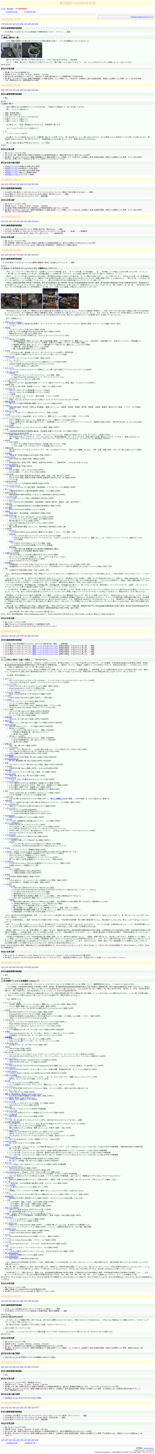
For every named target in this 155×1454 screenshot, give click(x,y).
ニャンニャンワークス (13, 1166)
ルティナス (9, 368)
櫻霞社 (7, 1145)
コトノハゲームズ (12, 1130)
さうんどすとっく (12, 781)
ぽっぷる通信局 (11, 1115)
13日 (10, 24)
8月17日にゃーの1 (12, 1357)
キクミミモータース (12, 485)
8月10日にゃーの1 (12, 174)
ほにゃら (8, 1118)
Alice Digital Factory (12, 1172)
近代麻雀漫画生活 (12, 759)
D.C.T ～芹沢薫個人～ (13, 823)
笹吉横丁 (8, 1122)
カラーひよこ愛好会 (12, 692)
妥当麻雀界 (9, 755)
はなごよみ (9, 474)
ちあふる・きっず (12, 372)
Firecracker (9, 1064)
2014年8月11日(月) (11, 19)
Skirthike (12, 534)
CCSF (3, 9)
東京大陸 (8, 1107)
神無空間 (8, 801)
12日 (6, 24)
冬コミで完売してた (58, 799)
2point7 (7, 405)
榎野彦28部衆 (10, 402)
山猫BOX (8, 553)
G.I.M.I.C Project (11, 1071)
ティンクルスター (12, 838)
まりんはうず (10, 388)
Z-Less (7, 848)
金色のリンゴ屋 (11, 411)
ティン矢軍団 (10, 1185)
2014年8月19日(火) (11, 1362)
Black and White (10, 725)
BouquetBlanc (10, 815)
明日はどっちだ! (11, 1157)
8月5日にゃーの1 (11, 170)
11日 (2, 90)
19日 (33, 24)
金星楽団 (16, 1122)
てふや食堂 (9, 1098)
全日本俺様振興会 (12, 1257)
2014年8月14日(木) (11, 216)
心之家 (7, 414)
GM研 (7, 1214)
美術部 (11, 900)
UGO (7, 337)
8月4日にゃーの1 (11, 168)
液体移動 (8, 770)
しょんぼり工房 (11, 496)
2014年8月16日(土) (11, 631)
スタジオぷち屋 (11, 1111)
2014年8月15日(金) (11, 250)
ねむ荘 (7, 1235)
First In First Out (10, 778)
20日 (36, 24)
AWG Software (10, 1068)
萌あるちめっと (11, 515)
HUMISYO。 (10, 861)
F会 (6, 568)
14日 (14, 24)
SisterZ (7, 1047)
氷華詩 (7, 1031)
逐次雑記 (10, 9)
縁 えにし (12, 530)
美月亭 (7, 1010)
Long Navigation (10, 1141)
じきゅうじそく (11, 808)
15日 (17, 24)
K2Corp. (12, 886)
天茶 (6, 429)
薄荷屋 (7, 328)
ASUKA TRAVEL (11, 464)
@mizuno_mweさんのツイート (142, 17)
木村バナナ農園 (11, 1075)
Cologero (8, 851)
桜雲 (6, 763)
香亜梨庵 (8, 717)
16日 (21, 24)
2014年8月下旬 (29, 12)
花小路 (7, 1137)
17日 (25, 24)
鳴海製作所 (9, 1196)
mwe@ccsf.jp (148, 1448)
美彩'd (11, 541)
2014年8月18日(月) (11, 1296)
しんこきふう (10, 1086)
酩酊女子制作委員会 (12, 1094)
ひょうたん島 (10, 1101)
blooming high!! (10, 774)
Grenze (7, 351)
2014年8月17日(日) (11, 962)
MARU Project (10, 457)
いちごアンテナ (11, 684)
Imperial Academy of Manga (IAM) (17, 433)
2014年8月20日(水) (11, 1402)
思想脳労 (8, 563)
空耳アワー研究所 (12, 1208)
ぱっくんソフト (11, 1058)
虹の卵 (7, 1081)
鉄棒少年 (8, 744)
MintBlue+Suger (10, 1229)
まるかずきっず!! (11, 1043)
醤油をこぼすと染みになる (32, 1094)
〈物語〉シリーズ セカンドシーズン (44, 646)
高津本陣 (8, 468)
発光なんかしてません (13, 322)
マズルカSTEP (10, 835)
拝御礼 (7, 511)
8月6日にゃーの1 (11, 172)
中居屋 (7, 878)
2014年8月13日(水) (11, 179)
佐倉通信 (8, 1037)
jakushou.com (9, 356)
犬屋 (6, 1246)
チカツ (7, 1193)
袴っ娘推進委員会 (12, 1253)
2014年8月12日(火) (11, 85)
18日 (29, 24)
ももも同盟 (9, 426)
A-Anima (8, 700)
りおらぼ (8, 819)
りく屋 (7, 1181)
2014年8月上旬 (11, 12)
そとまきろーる (11, 1223)
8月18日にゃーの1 (12, 1398)
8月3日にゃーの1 (11, 166)
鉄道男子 (8, 453)
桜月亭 (7, 440)
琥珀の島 (8, 721)
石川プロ (8, 1163)
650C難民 (8, 508)
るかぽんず (9, 1217)
